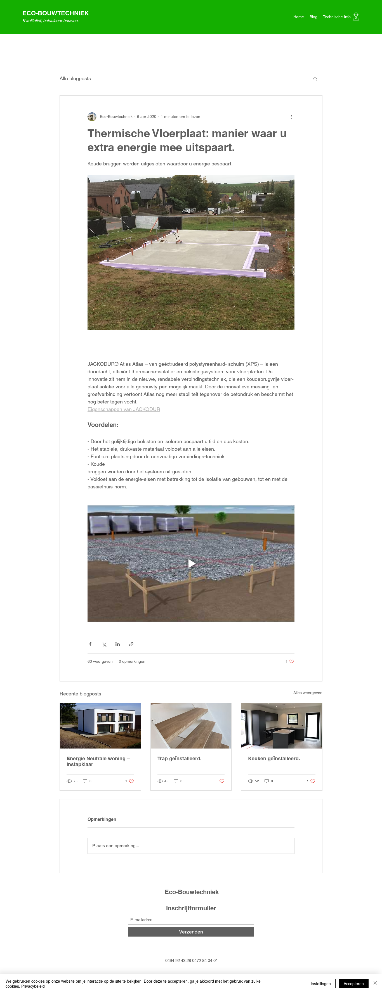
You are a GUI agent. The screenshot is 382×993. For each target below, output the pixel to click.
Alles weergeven (307, 692)
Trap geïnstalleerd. (179, 758)
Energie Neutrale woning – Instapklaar (98, 761)
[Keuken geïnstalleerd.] (281, 726)
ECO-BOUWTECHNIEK (55, 13)
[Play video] (191, 563)
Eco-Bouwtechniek (192, 891)
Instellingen (321, 983)
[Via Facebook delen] (90, 644)
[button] (356, 17)
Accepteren (354, 983)
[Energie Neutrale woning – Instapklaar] (100, 726)
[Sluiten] (375, 983)
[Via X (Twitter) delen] (104, 644)
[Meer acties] (291, 116)
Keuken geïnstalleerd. (274, 758)
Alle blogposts (75, 78)
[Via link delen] (131, 644)
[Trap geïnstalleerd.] (191, 726)
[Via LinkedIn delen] (117, 644)
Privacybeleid (33, 986)
